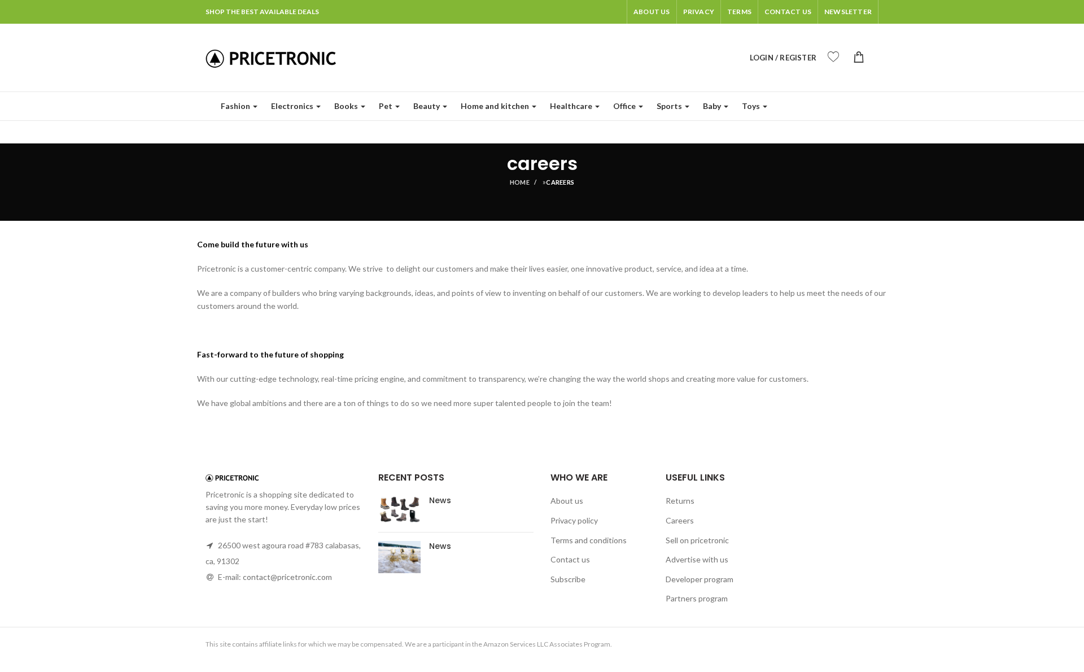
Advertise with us (697, 559)
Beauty (426, 106)
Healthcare (571, 106)
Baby (712, 106)
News (440, 500)
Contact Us (787, 11)
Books (346, 106)
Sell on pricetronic (697, 540)
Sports (669, 106)
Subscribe (567, 579)
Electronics (292, 106)
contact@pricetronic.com (287, 577)
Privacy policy (574, 520)
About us (651, 11)
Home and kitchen (495, 106)
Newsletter (848, 11)
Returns (680, 500)
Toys (751, 106)
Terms (739, 11)
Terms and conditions (588, 540)
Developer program (699, 579)
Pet (385, 106)
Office (624, 106)
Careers (680, 520)
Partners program (697, 598)
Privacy (698, 11)
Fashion (235, 106)
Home (520, 182)
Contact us (570, 559)
